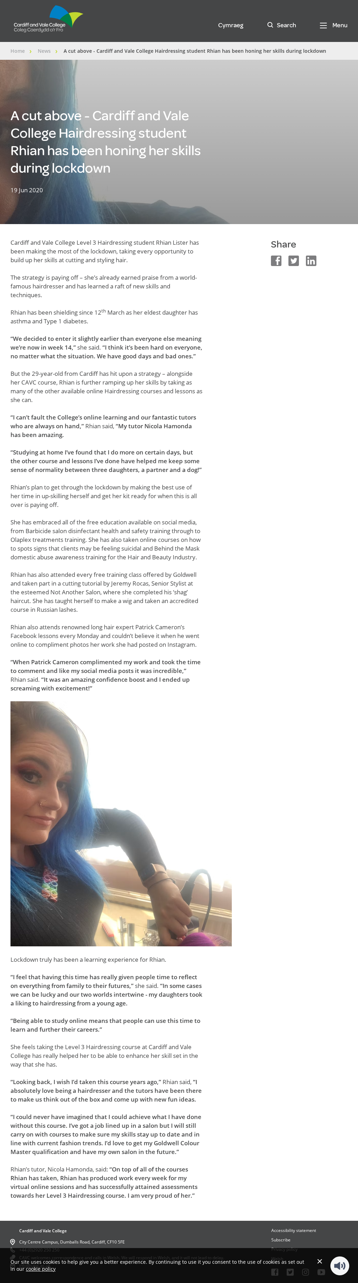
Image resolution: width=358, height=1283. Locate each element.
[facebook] (276, 261)
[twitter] (293, 261)
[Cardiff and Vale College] (48, 22)
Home (17, 51)
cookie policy (41, 1269)
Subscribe (281, 1240)
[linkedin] (311, 261)
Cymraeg (230, 25)
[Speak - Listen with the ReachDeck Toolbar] (339, 1265)
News (44, 51)
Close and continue (319, 1261)
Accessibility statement (293, 1230)
